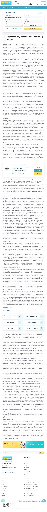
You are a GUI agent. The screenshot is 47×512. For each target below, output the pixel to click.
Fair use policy (33, 508)
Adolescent (3, 482)
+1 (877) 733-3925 (32, 1)
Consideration (3, 493)
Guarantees (26, 467)
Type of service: (26, 15)
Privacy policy (22, 508)
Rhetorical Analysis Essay (29, 495)
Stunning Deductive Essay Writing (31, 486)
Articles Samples (4, 486)
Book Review (3, 488)
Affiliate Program (27, 471)
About (25, 465)
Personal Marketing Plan (29, 491)
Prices (25, 461)
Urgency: (6, 23)
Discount (26, 463)
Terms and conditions (15, 508)
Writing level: (26, 19)
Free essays (26, 474)
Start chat (38, 170)
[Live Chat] (44, 501)
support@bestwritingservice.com (9, 467)
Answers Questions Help (29, 482)
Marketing (14, 7)
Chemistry (3, 490)
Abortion (2, 480)
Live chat (44, 1)
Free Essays (8, 7)
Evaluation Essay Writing (29, 493)
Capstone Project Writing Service (30, 484)
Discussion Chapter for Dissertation (31, 490)
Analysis (2, 484)
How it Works (27, 460)
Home (4, 7)
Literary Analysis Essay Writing (30, 480)
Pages (25, 23)
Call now (38, 167)
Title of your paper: (8, 15)
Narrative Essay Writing (29, 488)
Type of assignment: (8, 19)
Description (3, 495)
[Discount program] (37, 4)
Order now (38, 173)
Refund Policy (27, 508)
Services (26, 469)
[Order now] (41, 4)
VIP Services (26, 472)
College (2, 491)
